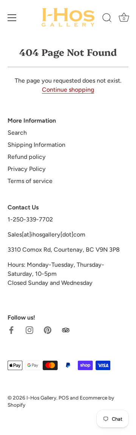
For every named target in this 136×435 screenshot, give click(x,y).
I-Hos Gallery (41, 398)
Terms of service (30, 180)
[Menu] (12, 17)
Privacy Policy (27, 168)
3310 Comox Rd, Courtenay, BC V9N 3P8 (64, 249)
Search (17, 132)
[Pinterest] (47, 329)
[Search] (107, 19)
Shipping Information (36, 144)
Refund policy (27, 156)
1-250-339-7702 (30, 219)
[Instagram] (29, 329)
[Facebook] (11, 329)
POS (64, 398)
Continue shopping (68, 89)
